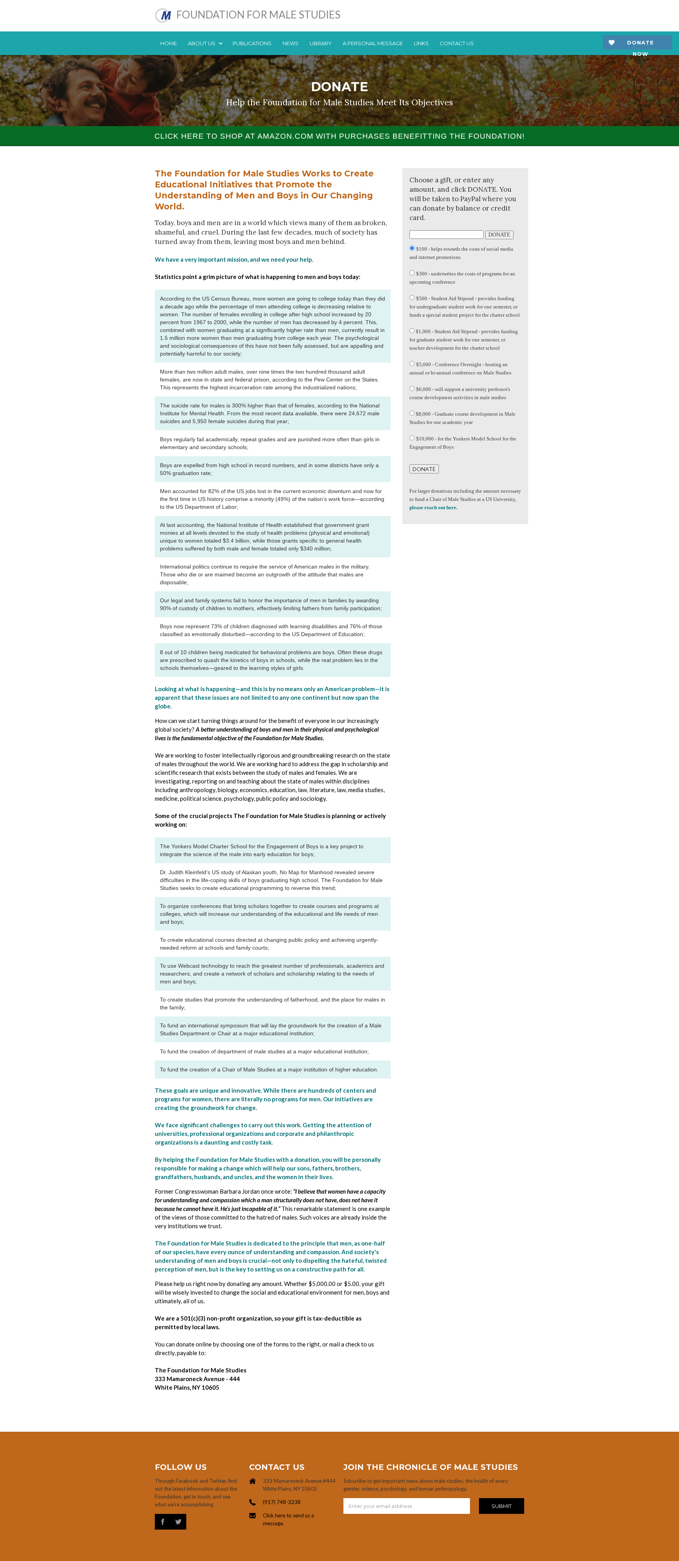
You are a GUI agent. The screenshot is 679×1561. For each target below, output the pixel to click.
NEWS (291, 43)
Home (168, 43)
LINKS (421, 43)
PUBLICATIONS (252, 43)
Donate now (640, 44)
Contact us (457, 43)
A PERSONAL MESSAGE (373, 43)
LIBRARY (321, 43)
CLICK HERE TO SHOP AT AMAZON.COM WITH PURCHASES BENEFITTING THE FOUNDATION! (339, 136)
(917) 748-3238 (282, 1502)
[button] (204, 43)
